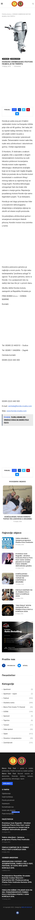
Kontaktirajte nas (8, 807)
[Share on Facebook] (19, 109)
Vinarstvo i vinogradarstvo (18, 738)
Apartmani (18, 689)
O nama (5, 789)
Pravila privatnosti (8, 800)
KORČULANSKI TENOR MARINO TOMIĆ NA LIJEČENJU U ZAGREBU (22, 578)
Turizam (18, 725)
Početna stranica (6, 14)
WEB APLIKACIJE (26, 907)
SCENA (18, 711)
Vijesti (18, 734)
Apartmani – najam (18, 694)
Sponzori (5, 59)
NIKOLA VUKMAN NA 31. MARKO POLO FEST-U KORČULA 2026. (24, 593)
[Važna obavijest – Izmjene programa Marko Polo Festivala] (8, 543)
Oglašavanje (6, 793)
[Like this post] (15, 109)
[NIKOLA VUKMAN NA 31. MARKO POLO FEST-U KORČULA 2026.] (8, 594)
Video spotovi (18, 729)
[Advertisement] (17, 87)
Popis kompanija (8, 813)
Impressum (6, 803)
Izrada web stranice (8, 810)
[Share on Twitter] (23, 109)
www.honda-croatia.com (17, 411)
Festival (18, 698)
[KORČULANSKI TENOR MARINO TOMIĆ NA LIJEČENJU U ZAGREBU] (17, 499)
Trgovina (18, 720)
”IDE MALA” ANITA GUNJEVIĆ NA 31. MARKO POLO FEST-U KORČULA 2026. (24, 608)
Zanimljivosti (15, 59)
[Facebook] (17, 912)
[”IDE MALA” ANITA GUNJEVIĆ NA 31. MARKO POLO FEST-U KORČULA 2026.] (8, 610)
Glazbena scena (18, 703)
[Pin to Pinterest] (28, 109)
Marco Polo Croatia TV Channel (18, 707)
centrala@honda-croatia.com (20, 406)
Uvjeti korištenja (7, 797)
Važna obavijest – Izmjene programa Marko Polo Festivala (24, 540)
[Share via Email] (17, 113)
